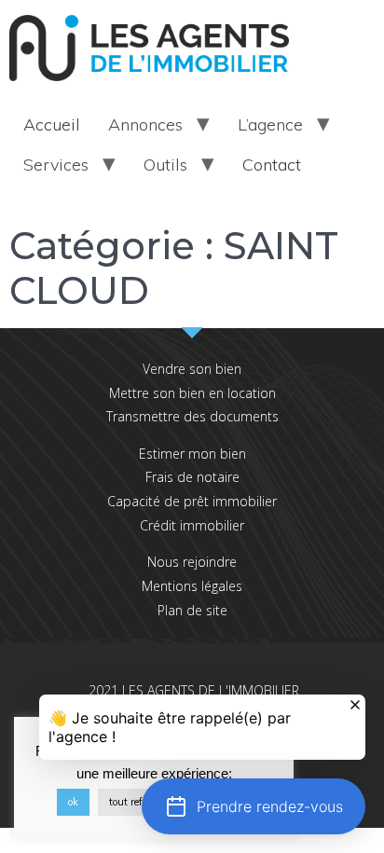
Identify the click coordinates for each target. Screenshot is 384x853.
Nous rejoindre (192, 562)
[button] (253, 806)
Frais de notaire (192, 477)
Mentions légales (192, 586)
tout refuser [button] (136, 801)
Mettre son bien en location (192, 393)
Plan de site (192, 610)
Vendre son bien (192, 369)
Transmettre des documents (192, 416)
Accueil (51, 124)
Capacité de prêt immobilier (192, 501)
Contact (271, 164)
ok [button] (73, 801)
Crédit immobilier (192, 525)
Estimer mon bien (192, 453)
